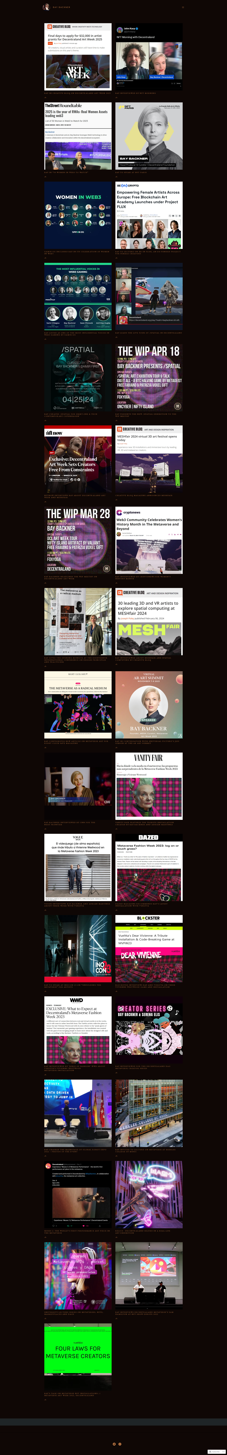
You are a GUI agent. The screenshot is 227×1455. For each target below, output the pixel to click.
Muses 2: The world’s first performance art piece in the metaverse (77, 1232)
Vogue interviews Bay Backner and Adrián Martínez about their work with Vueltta (77, 905)
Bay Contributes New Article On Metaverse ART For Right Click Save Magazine (76, 742)
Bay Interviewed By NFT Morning (135, 93)
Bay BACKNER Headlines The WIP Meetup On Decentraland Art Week (70, 577)
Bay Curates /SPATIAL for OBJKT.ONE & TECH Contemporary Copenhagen (70, 415)
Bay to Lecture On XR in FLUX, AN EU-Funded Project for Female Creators (148, 252)
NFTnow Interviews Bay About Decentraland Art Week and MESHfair (75, 496)
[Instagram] (119, 1444)
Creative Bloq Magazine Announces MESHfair (144, 495)
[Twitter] (114, 1444)
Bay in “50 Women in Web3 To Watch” (66, 172)
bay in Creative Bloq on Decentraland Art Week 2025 (77, 93)
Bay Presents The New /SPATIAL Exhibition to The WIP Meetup (146, 415)
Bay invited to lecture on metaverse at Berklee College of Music (145, 1150)
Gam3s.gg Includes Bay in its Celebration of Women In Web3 (76, 252)
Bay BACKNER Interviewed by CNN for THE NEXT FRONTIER (69, 823)
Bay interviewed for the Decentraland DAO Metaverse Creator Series (143, 1067)
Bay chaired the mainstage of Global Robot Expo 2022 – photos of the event (75, 1150)
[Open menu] (183, 7)
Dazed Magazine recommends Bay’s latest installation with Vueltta (141, 905)
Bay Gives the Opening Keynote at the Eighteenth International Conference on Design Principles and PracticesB (75, 660)
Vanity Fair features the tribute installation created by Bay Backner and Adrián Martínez (144, 823)
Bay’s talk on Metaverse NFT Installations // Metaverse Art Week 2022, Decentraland (72, 1394)
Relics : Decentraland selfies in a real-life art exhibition (142, 1232)
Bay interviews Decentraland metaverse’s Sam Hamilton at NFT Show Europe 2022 (144, 1313)
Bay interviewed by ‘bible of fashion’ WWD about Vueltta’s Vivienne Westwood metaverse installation (74, 1068)
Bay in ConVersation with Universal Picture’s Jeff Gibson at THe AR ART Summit (147, 742)
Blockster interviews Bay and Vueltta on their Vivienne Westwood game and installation (145, 986)
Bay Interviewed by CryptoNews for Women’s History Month (143, 577)
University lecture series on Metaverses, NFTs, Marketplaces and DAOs (73, 1313)
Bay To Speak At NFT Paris (131, 172)
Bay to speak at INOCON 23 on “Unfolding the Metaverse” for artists (72, 986)
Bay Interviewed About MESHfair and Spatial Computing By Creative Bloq (143, 659)
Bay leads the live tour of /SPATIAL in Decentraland (148, 333)
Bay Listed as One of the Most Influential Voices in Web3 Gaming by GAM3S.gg (76, 334)
